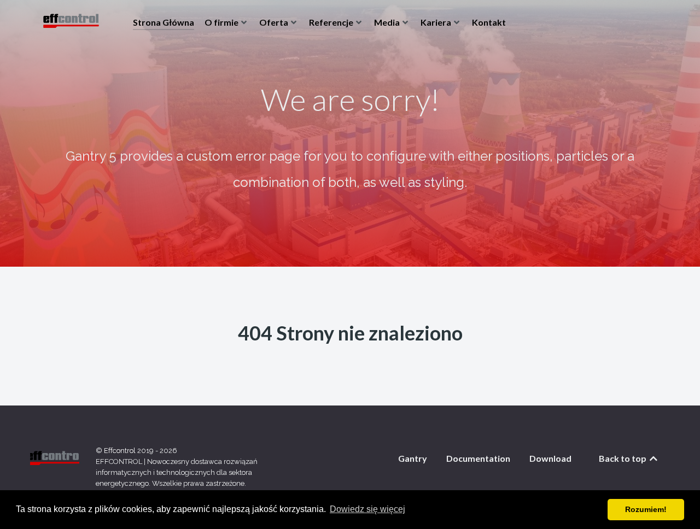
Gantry (412, 458)
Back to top (623, 458)
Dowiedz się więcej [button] (367, 509)
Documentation (478, 458)
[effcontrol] (71, 22)
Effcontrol (120, 450)
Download (550, 458)
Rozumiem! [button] (646, 509)
